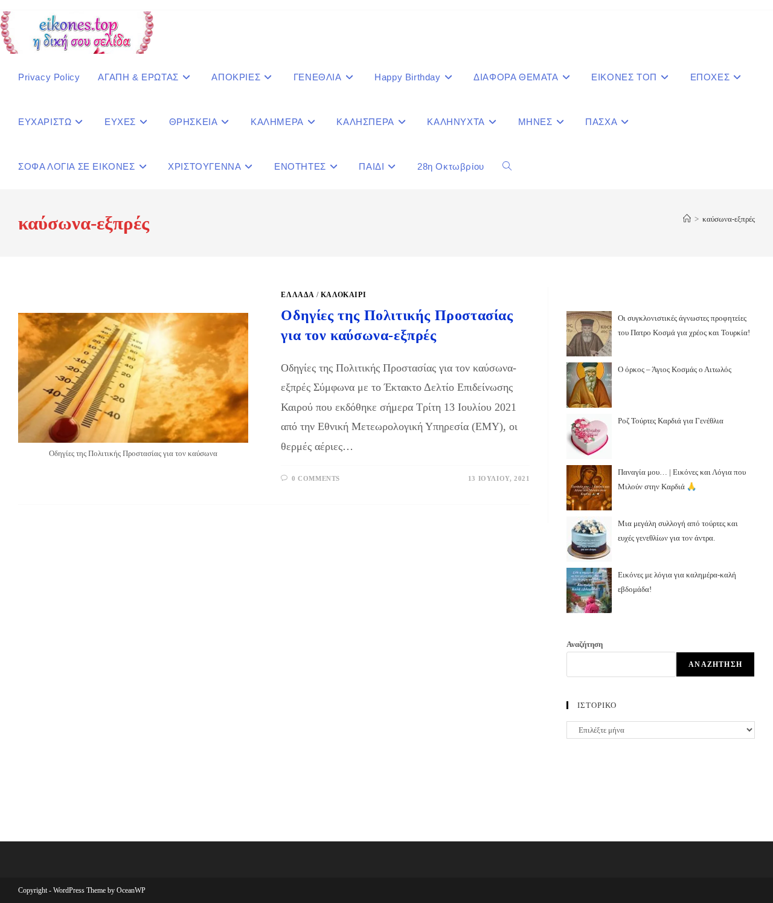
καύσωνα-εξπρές (728, 218)
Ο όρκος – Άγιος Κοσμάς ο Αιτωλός (674, 369)
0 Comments (316, 478)
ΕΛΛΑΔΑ (297, 295)
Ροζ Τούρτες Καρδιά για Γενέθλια (670, 420)
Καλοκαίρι (343, 295)
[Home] (687, 218)
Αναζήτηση (584, 644)
